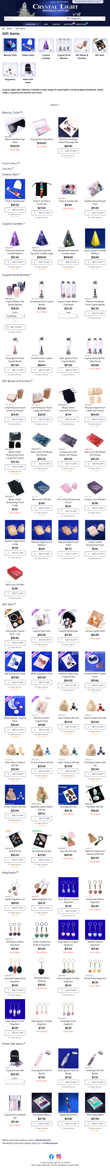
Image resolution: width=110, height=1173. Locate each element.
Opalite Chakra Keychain (95, 943)
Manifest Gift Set (95, 806)
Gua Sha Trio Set (68, 851)
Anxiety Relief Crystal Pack (95, 675)
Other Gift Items (28, 81)
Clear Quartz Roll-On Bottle (68, 1072)
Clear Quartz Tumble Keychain (68, 900)
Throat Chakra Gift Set (41, 762)
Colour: (15, 312)
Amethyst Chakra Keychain (15, 943)
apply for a (45, 1143)
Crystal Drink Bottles (64, 56)
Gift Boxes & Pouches (82, 56)
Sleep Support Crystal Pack (15, 719)
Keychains (10, 79)
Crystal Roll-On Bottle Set (15, 1116)
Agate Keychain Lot (15, 899)
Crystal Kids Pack (41, 631)
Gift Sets (99, 55)
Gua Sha (7, 168)
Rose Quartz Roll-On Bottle (41, 1072)
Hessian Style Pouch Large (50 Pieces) (95, 409)
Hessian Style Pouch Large (15, 542)
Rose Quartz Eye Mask (41, 139)
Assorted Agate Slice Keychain (15, 980)
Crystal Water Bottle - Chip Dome (95, 359)
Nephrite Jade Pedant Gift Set (42, 808)
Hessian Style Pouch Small (68, 543)
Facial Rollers (9, 163)
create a (39, 1140)
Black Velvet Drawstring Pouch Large (15, 502)
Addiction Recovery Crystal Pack (68, 675)
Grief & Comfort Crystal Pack (42, 719)
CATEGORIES (31, 24)
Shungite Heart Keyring (41, 979)
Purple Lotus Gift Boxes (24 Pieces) (68, 453)
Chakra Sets (28, 55)
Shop (9, 28)
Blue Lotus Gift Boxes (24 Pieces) (41, 453)
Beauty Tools (10, 55)
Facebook (51, 1155)
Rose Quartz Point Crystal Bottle (15, 359)
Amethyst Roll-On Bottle (95, 1072)
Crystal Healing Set (68, 631)
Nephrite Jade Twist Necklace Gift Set (95, 852)
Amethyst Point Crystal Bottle (41, 303)
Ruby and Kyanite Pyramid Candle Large (41, 252)
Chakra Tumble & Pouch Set (41, 202)
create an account (87, 2)
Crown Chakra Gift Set (15, 806)
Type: (68, 312)
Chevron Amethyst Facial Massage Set (68, 140)
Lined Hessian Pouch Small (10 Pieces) (15, 409)
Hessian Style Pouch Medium (42, 543)
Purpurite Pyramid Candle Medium (15, 252)
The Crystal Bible (95, 1114)
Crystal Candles (46, 56)
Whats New (81, 23)
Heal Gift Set (15, 851)
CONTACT (57, 24)
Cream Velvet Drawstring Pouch (95, 543)
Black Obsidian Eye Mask (15, 140)
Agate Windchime (68, 1114)
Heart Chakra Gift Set (68, 762)
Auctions (69, 23)
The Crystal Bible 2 (41, 1114)
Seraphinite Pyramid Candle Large (68, 252)
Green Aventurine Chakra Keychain (41, 943)
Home (3, 29)
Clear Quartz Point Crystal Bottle (68, 359)
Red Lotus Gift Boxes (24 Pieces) (95, 453)
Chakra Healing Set (15, 201)
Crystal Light (6, 1)
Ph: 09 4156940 (64, 1162)
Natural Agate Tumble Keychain (68, 980)
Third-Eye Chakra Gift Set (95, 764)
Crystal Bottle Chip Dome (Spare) (15, 303)
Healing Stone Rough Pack (95, 202)
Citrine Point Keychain (95, 978)
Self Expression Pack (15, 673)
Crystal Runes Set (15, 1070)
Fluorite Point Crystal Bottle (41, 359)
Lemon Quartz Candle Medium (95, 252)
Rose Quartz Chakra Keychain (68, 943)
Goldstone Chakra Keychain (95, 900)
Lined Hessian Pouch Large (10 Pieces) (41, 409)
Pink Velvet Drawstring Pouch (68, 501)
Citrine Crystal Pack (95, 631)
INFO (46, 24)
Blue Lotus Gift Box (41, 499)
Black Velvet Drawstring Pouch (68, 409)
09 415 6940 (59, 1)
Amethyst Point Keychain (68, 1022)
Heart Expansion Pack (42, 673)
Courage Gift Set (68, 806)
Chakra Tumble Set (68, 201)
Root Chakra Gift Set (68, 718)
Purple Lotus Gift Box (95, 499)
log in (98, 2)
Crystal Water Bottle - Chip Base (68, 303)
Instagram (58, 1155)
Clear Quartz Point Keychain (15, 1022)
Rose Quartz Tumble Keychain (42, 1022)
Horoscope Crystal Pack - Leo (15, 632)
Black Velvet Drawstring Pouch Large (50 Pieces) (15, 455)
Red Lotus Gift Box (15, 584)
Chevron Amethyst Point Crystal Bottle (95, 303)
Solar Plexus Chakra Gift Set (15, 764)
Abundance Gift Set (41, 851)
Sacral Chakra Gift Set (95, 718)
